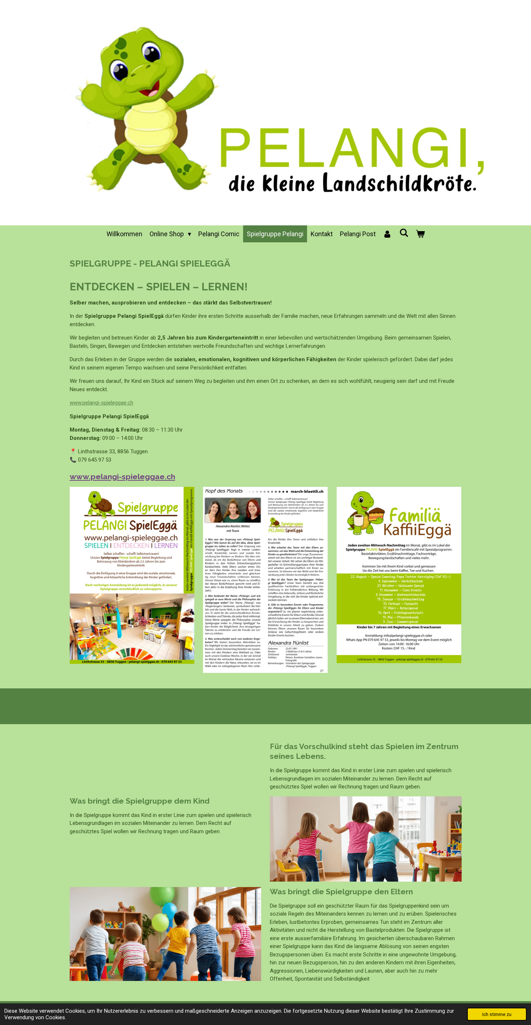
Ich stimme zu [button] (496, 1014)
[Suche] (404, 232)
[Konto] (387, 233)
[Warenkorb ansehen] (420, 233)
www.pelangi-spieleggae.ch (101, 402)
